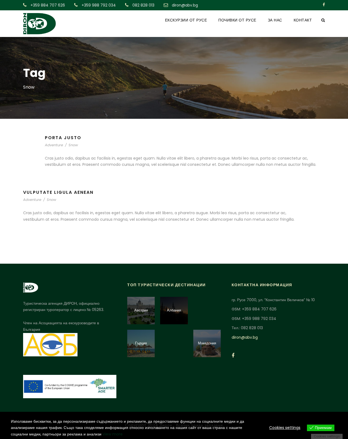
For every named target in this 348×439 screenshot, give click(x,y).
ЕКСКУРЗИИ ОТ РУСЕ (186, 20)
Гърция (141, 343)
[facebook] (324, 4)
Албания (174, 310)
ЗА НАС (275, 20)
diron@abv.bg (245, 337)
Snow (73, 145)
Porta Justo (63, 138)
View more (112, 434)
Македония (207, 343)
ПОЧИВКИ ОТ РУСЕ (237, 20)
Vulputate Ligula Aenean (58, 192)
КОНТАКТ (303, 20)
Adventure (54, 145)
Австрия (141, 310)
